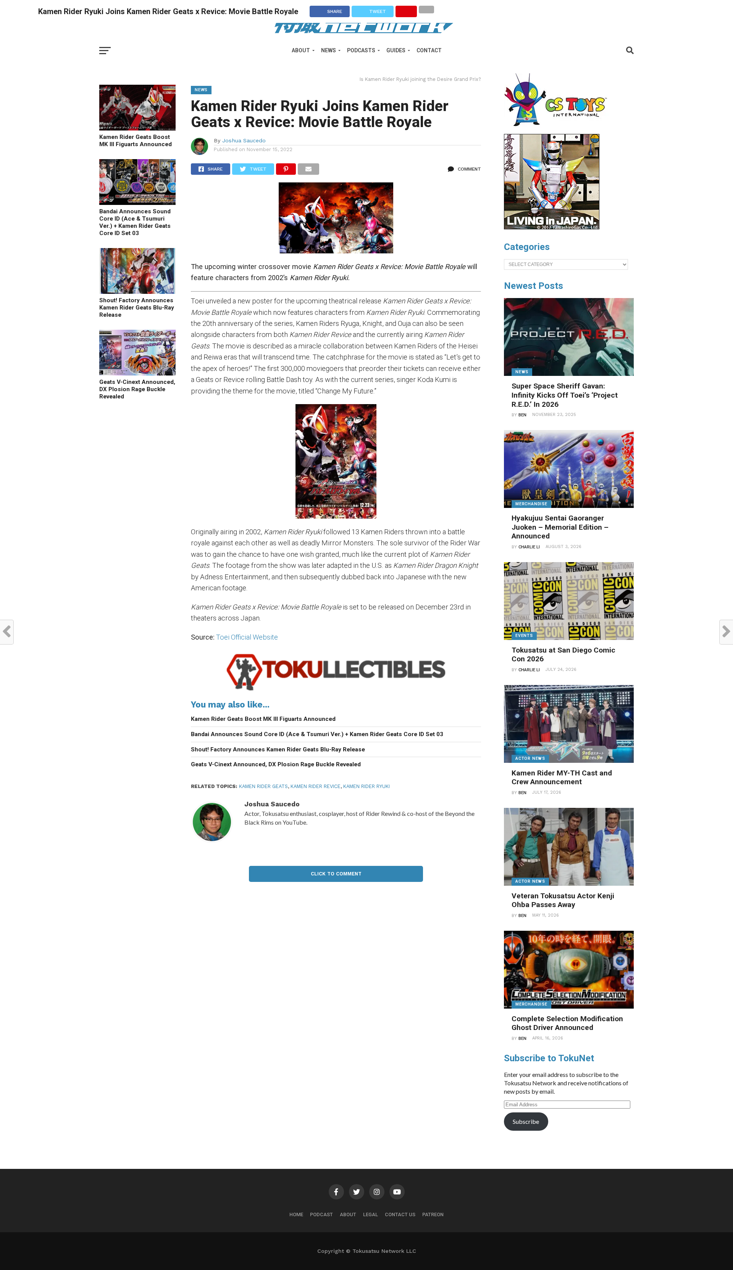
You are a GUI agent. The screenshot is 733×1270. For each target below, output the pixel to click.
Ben (522, 415)
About (301, 50)
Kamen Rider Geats (263, 786)
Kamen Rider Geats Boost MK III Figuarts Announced (135, 141)
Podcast (321, 1214)
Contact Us (400, 1214)
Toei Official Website (247, 637)
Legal (370, 1214)
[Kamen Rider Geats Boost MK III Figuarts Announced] (137, 128)
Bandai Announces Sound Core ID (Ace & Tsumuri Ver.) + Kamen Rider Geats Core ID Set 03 (135, 222)
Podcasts (361, 50)
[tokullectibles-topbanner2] (336, 691)
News (328, 50)
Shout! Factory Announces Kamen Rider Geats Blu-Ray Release (136, 307)
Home (296, 1214)
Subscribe (526, 1121)
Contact (429, 50)
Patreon (433, 1214)
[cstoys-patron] (558, 130)
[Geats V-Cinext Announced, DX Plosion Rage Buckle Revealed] (137, 373)
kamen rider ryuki (366, 786)
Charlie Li (529, 547)
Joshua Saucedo (244, 140)
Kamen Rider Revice (316, 786)
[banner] (551, 227)
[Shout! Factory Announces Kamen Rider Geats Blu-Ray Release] (137, 291)
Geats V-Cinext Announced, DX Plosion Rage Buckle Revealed (137, 389)
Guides (395, 50)
